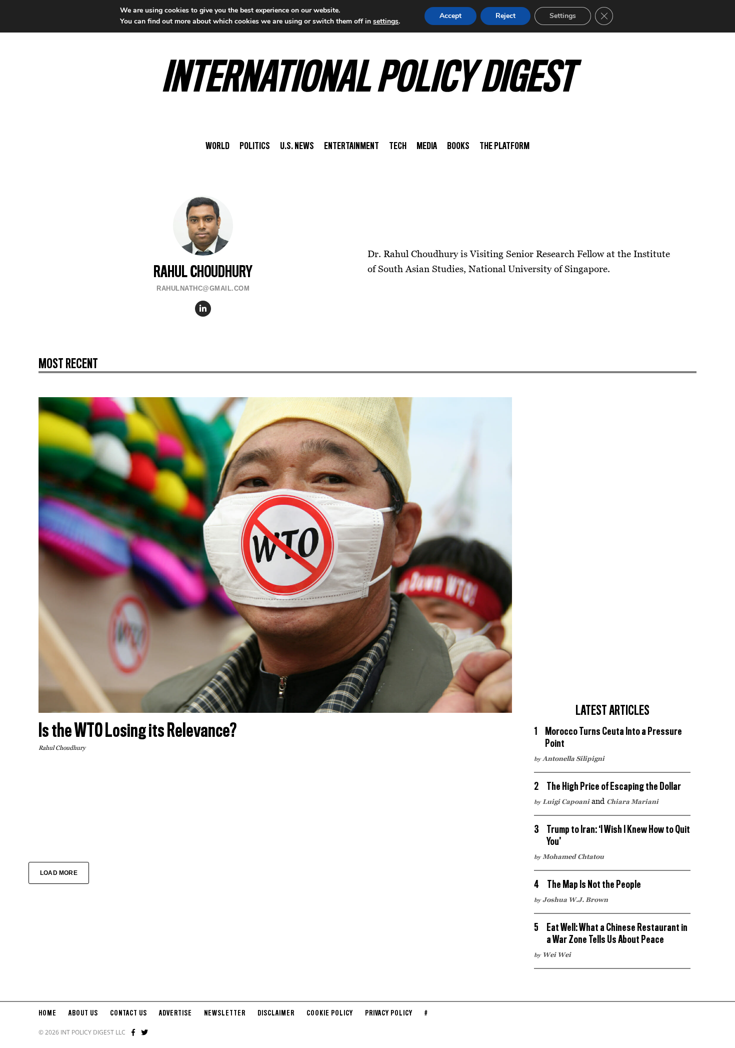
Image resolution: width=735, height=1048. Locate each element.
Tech (397, 146)
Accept (451, 16)
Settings (563, 16)
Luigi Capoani (566, 801)
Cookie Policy (329, 1013)
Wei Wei (556, 954)
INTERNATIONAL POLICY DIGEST (368, 80)
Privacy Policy (388, 1013)
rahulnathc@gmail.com (203, 288)
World (218, 146)
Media (426, 146)
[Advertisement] (613, 547)
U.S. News (297, 146)
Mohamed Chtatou (573, 856)
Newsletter (225, 1013)
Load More (59, 872)
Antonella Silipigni (573, 758)
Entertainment (351, 146)
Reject (506, 16)
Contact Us (128, 1013)
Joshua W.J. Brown (575, 899)
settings (385, 21)
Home (47, 1013)
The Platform (505, 146)
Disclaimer (276, 1013)
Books (458, 146)
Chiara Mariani (632, 801)
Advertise (175, 1013)
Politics (255, 146)
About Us (83, 1013)
